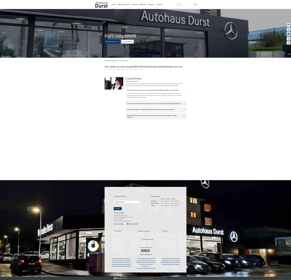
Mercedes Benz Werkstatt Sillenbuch (121, 262)
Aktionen (134, 4)
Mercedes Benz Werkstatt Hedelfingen (171, 262)
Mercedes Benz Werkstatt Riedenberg (121, 266)
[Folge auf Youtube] (142, 250)
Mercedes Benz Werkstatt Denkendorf (146, 268)
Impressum (142, 247)
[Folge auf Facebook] (145, 250)
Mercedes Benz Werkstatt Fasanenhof (146, 262)
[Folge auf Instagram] (148, 250)
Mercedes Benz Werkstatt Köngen (170, 264)
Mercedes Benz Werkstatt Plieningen (170, 260)
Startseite (107, 60)
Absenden (118, 208)
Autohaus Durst (115, 60)
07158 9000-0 (117, 231)
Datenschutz (149, 247)
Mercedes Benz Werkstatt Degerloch (121, 260)
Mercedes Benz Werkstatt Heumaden (146, 260)
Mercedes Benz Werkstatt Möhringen (121, 264)
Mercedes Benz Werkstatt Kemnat (170, 258)
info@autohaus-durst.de (144, 231)
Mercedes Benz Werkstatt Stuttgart (121, 258)
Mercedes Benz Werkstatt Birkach (146, 258)
